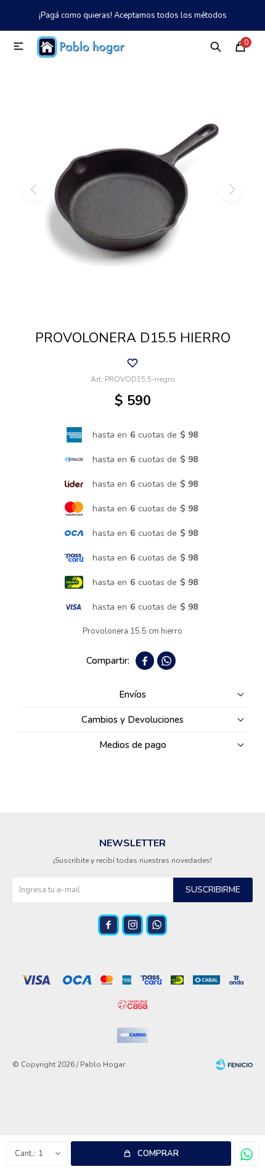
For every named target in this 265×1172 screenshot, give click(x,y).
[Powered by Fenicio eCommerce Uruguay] (234, 1064)
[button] (215, 46)
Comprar (158, 1153)
